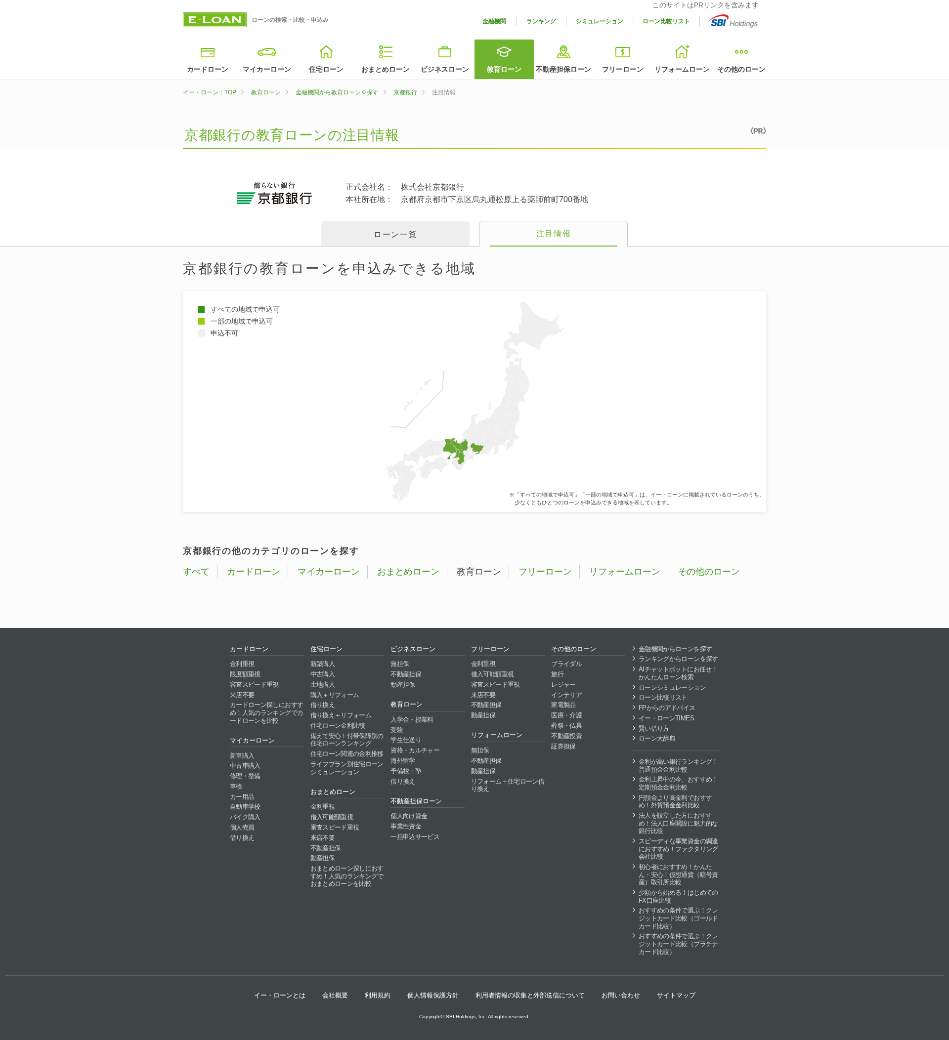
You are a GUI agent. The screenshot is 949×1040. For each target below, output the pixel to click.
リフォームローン (682, 69)
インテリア (566, 695)
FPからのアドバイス (667, 707)
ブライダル (566, 663)
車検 (236, 786)
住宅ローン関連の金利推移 (347, 753)
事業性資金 (405, 826)
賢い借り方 (654, 728)
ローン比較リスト (666, 21)
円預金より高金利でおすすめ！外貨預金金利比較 (675, 801)
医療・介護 (566, 715)
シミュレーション (599, 21)
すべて (196, 572)
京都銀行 (405, 92)
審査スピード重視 (254, 684)
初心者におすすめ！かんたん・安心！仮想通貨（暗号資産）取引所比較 (678, 874)
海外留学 (402, 760)
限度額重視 (245, 674)
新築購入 (322, 663)
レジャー (563, 684)
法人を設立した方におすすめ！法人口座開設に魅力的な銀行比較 (678, 823)
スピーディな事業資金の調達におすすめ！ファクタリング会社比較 (678, 848)
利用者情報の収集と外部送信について (530, 995)
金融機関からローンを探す (675, 649)
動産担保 (322, 858)
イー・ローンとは (279, 995)
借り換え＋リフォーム (341, 715)
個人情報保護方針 (433, 995)
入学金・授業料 (411, 719)
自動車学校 (245, 806)
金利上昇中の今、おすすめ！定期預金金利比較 (678, 783)
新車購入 (242, 755)
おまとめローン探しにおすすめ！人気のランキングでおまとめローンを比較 (347, 876)
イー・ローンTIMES (666, 718)
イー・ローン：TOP (209, 92)
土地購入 (322, 684)
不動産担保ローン (563, 69)
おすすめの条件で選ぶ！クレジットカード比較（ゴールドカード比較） (678, 918)
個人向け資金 (408, 816)
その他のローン (741, 69)
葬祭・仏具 (566, 725)
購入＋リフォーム (334, 695)
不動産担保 (325, 848)
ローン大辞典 (657, 738)
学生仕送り (405, 740)
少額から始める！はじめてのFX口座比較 (678, 896)
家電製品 (563, 704)
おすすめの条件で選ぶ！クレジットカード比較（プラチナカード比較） (678, 943)
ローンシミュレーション (672, 687)
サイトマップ (676, 995)
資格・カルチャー (414, 750)
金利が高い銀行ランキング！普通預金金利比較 (678, 765)
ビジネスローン (445, 69)
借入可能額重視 (331, 817)
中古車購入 (245, 765)
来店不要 (242, 695)
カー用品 (242, 796)
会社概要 (335, 995)
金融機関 (494, 21)
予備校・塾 (405, 771)
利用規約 (377, 995)
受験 (396, 730)
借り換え (242, 837)
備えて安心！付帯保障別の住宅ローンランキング (347, 740)
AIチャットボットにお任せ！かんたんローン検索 (678, 673)
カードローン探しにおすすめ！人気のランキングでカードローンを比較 (266, 712)
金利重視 (242, 663)
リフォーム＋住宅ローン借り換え (507, 785)
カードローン (207, 69)
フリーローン (623, 69)
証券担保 (563, 746)
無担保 (399, 663)
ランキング (541, 21)
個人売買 (242, 827)
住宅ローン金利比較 (337, 725)
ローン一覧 (395, 234)
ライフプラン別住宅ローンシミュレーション (347, 768)
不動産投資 (566, 736)
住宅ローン (326, 69)
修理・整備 (245, 776)
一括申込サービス (414, 836)
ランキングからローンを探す (678, 659)
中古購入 (322, 674)
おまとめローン (385, 69)
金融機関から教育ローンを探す (337, 92)
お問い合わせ (621, 995)
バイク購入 (245, 817)
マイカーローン (267, 69)
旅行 (557, 674)
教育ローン (504, 69)
